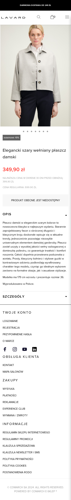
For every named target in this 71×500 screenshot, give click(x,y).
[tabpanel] (35, 73)
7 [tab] (47, 131)
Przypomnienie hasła (17, 334)
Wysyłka (8, 389)
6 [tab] (43, 131)
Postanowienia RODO (17, 472)
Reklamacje (11, 402)
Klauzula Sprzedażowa (19, 446)
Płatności (9, 395)
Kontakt (8, 365)
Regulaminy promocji (18, 439)
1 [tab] (23, 131)
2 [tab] (27, 131)
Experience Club (14, 409)
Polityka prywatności (18, 459)
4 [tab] (35, 131)
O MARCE (8, 341)
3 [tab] (31, 131)
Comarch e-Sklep (43, 491)
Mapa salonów (13, 372)
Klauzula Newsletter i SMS (21, 452)
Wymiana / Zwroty (15, 415)
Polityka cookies (14, 466)
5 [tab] (39, 131)
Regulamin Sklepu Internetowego (26, 433)
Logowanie (10, 321)
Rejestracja (11, 328)
